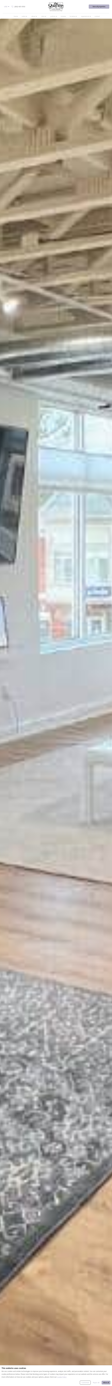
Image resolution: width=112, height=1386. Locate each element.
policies (53, 16)
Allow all (106, 1383)
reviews (63, 16)
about (34, 16)
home (16, 16)
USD (5, 6)
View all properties (99, 6)
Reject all (96, 1383)
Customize (85, 1383)
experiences (86, 16)
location (73, 16)
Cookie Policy (61, 1377)
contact (97, 16)
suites (24, 16)
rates (43, 16)
